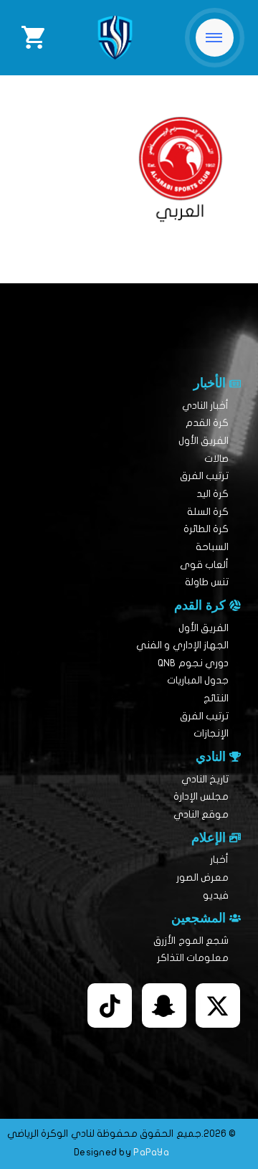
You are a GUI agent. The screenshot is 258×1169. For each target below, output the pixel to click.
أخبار (219, 859)
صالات (216, 458)
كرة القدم (207, 422)
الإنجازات (211, 733)
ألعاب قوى (204, 564)
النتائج (216, 698)
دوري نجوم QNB (193, 663)
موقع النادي (201, 814)
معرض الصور (202, 877)
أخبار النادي (205, 405)
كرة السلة (208, 511)
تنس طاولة (207, 582)
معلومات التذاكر (193, 957)
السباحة (212, 546)
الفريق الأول (203, 440)
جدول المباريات (198, 680)
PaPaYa (151, 1152)
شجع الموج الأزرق (191, 940)
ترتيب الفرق (204, 475)
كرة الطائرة (206, 529)
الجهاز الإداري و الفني (182, 645)
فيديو (216, 895)
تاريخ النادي (205, 779)
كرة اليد (212, 493)
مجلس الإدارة (201, 796)
